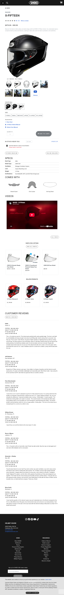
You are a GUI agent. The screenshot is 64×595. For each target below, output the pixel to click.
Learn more (48, 579)
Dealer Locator (46, 543)
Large (26, 115)
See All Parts (32, 246)
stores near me (11, 153)
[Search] (7, 2)
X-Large (32, 115)
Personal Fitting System (18, 547)
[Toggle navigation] (3, 3)
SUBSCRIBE (18, 575)
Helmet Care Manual (13, 127)
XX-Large (39, 115)
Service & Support (46, 545)
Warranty (46, 549)
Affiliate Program (18, 559)
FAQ (46, 557)
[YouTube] (34, 519)
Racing (18, 545)
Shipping (46, 555)
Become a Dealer (46, 561)
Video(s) (35, 95)
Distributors (18, 543)
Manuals (18, 551)
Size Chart (9, 122)
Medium (20, 115)
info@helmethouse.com (11, 531)
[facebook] (29, 519)
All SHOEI (7, 8)
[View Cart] (61, 3)
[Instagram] (26, 519)
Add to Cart (44, 133)
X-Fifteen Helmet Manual (13, 124)
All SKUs (55, 237)
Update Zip (54, 141)
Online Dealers (52, 153)
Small (14, 115)
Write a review (24, 20)
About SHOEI (18, 541)
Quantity (10, 131)
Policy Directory (18, 557)
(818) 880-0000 (9, 530)
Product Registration (46, 547)
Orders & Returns (46, 541)
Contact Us (46, 559)
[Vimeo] (32, 519)
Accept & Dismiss (32, 592)
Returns (46, 553)
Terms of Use (18, 555)
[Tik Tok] (38, 519)
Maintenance (18, 549)
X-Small (8, 115)
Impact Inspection (46, 551)
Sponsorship (18, 553)
